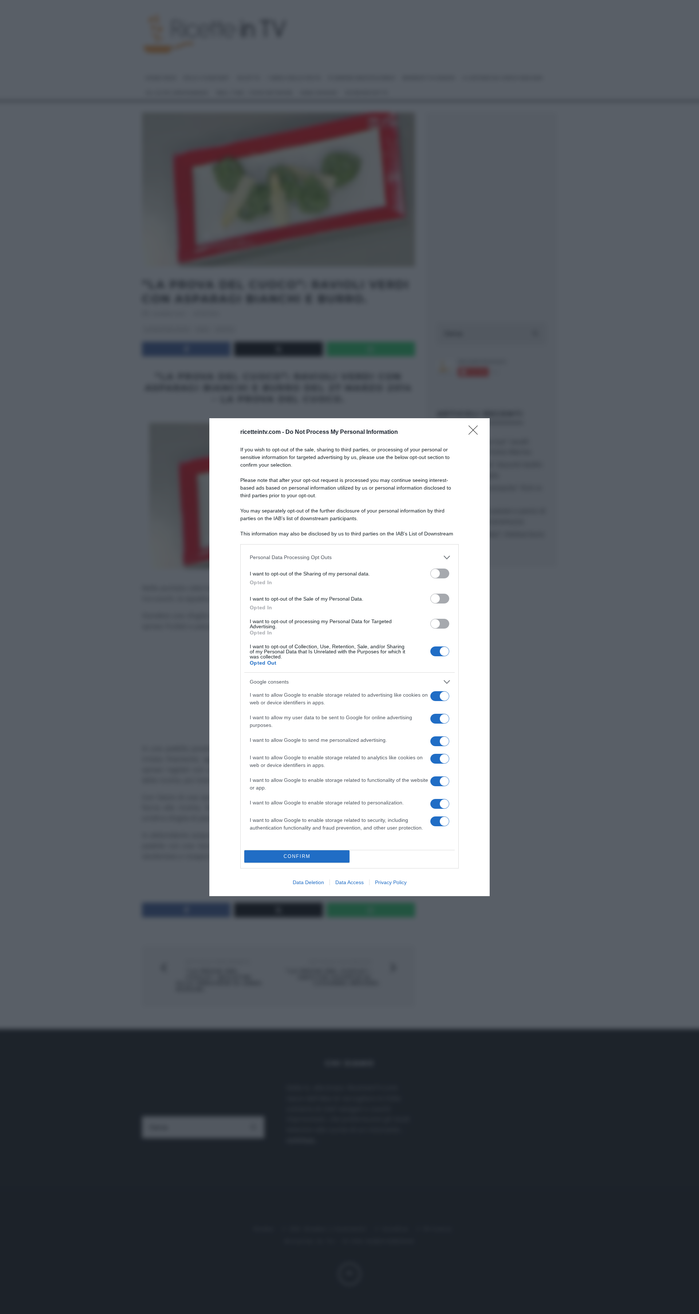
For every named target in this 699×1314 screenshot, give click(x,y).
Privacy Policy (391, 882)
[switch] (439, 573)
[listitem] (349, 557)
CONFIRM (297, 856)
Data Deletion (308, 882)
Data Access (349, 882)
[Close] (475, 432)
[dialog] (349, 657)
